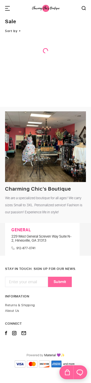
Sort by (11, 31)
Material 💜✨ (54, 355)
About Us (12, 311)
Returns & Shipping (20, 305)
